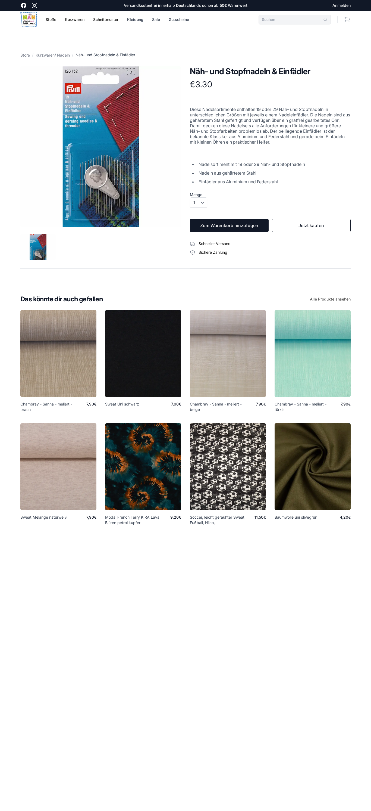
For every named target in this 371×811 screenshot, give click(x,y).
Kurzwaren (74, 19)
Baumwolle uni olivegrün (296, 517)
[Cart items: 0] (347, 19)
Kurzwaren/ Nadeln (53, 55)
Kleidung (135, 19)
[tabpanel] (100, 146)
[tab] (38, 247)
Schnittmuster (105, 19)
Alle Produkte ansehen (330, 299)
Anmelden (341, 5)
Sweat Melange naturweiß (43, 517)
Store (25, 55)
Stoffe (51, 19)
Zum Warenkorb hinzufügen (229, 225)
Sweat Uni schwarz (122, 404)
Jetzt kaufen (311, 225)
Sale (156, 19)
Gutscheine (179, 19)
